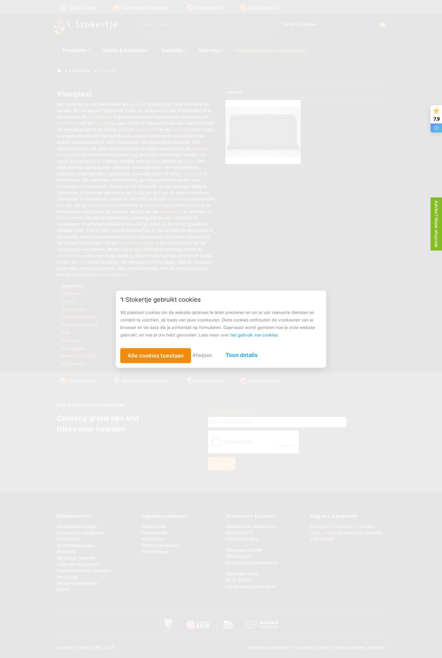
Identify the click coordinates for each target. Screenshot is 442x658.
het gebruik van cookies (254, 334)
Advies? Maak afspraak (436, 224)
